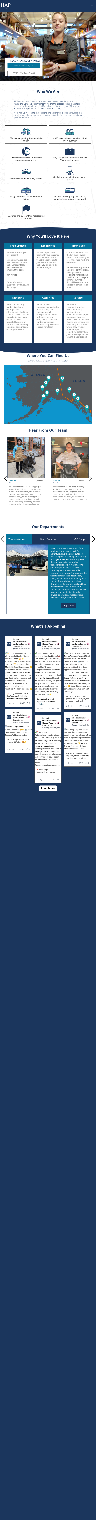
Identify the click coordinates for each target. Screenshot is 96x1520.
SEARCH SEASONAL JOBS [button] (24, 65)
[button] (92, 6)
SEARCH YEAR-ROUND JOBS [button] (24, 73)
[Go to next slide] (90, 478)
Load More (48, 788)
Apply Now (69, 605)
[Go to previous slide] (5, 478)
